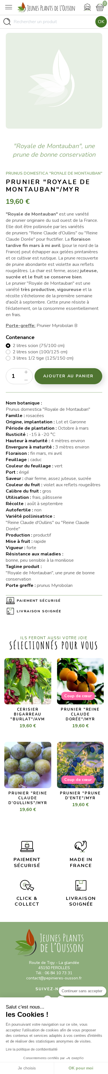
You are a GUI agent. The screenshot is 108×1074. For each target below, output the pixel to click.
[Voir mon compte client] (87, 7)
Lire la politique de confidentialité (32, 1049)
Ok (101, 22)
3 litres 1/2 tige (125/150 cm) (43, 358)
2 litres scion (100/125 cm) (40, 352)
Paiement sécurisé (39, 600)
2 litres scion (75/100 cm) (39, 345)
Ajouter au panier (68, 376)
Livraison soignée (39, 611)
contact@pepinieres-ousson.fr (54, 978)
